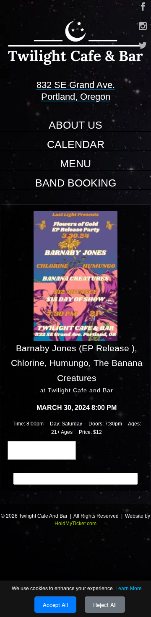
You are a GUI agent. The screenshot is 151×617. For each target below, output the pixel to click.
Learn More (128, 588)
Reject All (105, 605)
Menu (75, 163)
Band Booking (75, 183)
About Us (75, 125)
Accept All (55, 605)
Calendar (75, 144)
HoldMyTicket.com (75, 523)
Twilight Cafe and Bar (80, 390)
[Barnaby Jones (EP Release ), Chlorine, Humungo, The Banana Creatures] (75, 275)
